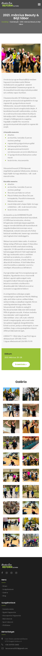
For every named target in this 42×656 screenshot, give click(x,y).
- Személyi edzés (8, 609)
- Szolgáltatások (8, 589)
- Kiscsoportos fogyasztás (11, 615)
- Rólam (4, 586)
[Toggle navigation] (39, 4)
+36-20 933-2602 (12, 645)
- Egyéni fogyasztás (9, 612)
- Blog (4, 596)
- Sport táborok (7, 622)
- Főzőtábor (6, 625)
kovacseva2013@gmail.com (17, 648)
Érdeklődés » (21, 364)
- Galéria (5, 592)
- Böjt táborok (7, 619)
